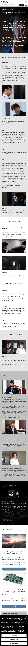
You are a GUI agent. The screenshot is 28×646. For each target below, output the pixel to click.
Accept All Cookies (14, 643)
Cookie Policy (21, 632)
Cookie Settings (14, 635)
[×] (26, 616)
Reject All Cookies (14, 639)
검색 (21, 5)
